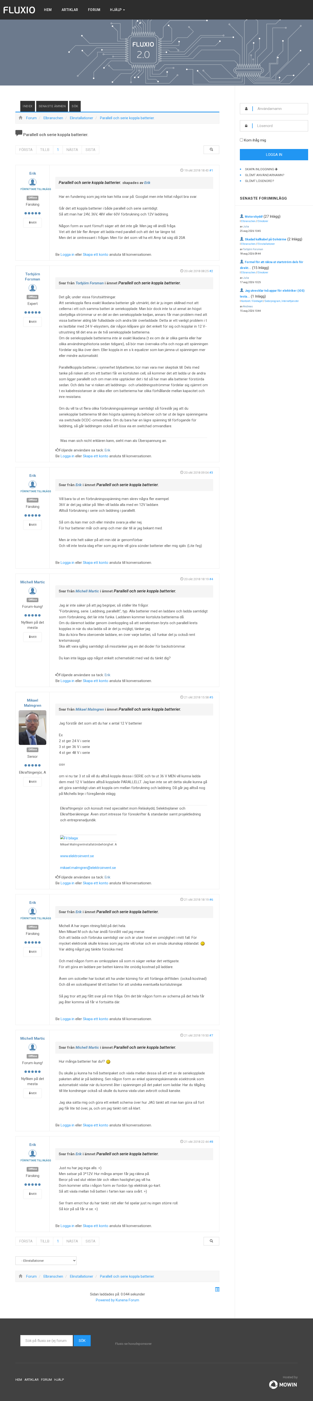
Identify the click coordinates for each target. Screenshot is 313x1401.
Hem (48, 10)
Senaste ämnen (52, 106)
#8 (211, 1142)
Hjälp (116, 10)
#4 (211, 579)
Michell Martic (32, 582)
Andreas (248, 306)
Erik (32, 173)
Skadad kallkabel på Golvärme (265, 239)
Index (28, 106)
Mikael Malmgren (90, 709)
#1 (211, 170)
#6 (211, 899)
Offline (32, 197)
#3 (211, 472)
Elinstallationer (266, 244)
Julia (246, 226)
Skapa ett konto (95, 254)
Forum (94, 10)
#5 (211, 697)
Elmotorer (262, 221)
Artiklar (70, 10)
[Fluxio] (19, 10)
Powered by (105, 1300)
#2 (211, 271)
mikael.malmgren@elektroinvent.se (88, 868)
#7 (211, 1035)
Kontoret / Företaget (252, 301)
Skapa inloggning (260, 169)
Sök (75, 106)
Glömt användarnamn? (264, 175)
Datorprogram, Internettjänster (282, 301)
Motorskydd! (254, 216)
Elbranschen (248, 221)
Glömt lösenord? (259, 181)
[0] (69, 838)
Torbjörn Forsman (90, 283)
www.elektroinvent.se (77, 856)
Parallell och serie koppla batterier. (90, 182)
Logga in (67, 254)
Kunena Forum (127, 1300)
